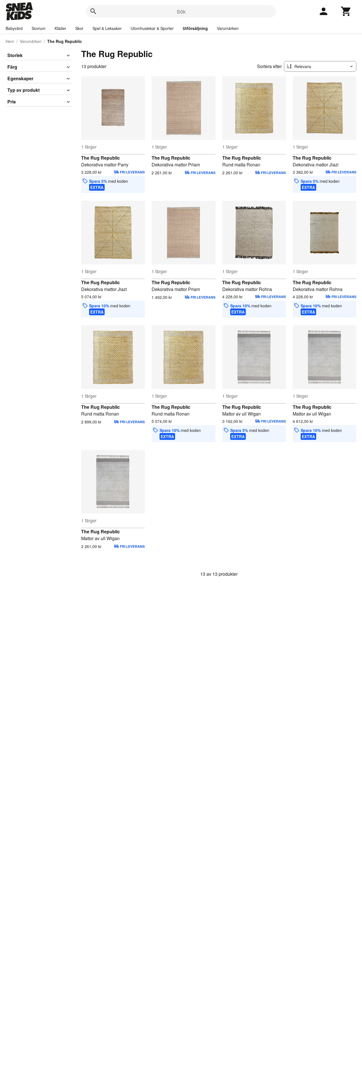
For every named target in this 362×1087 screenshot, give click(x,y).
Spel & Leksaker (107, 28)
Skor (79, 28)
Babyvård (14, 28)
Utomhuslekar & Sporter (152, 28)
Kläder (60, 28)
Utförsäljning (195, 28)
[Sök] (93, 11)
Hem (10, 41)
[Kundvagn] (346, 11)
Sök (181, 11)
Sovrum (39, 28)
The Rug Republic (100, 158)
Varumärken (228, 28)
